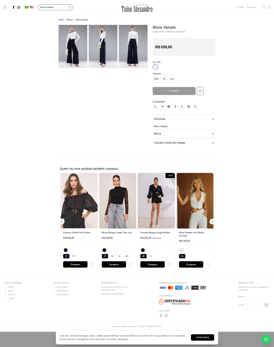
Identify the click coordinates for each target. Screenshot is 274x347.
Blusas (70, 20)
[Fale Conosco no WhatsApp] (266, 339)
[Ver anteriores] (62, 221)
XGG (156, 78)
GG (172, 78)
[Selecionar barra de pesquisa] (70, 7)
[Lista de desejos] (264, 7)
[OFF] (181, 250)
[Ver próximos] (211, 221)
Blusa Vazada (82, 20)
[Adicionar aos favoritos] (92, 264)
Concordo (202, 337)
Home (61, 20)
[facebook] (13, 7)
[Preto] (65, 250)
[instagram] (18, 7)
